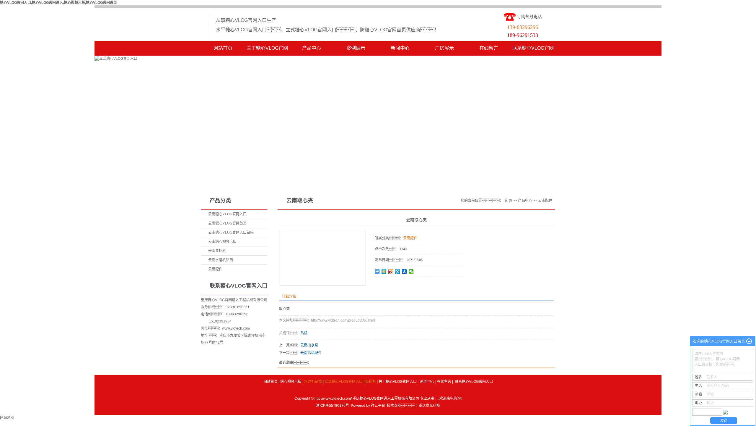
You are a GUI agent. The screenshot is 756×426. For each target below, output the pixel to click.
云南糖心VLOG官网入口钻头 (231, 232)
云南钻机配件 (311, 353)
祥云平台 (378, 406)
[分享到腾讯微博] (397, 271)
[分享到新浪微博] (390, 271)
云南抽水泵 (309, 345)
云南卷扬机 (217, 251)
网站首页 (223, 48)
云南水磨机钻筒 (220, 260)
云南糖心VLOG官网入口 (227, 214)
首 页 (508, 201)
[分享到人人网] (404, 271)
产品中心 (311, 48)
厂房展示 (444, 48)
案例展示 (355, 48)
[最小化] (749, 341)
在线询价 (391, 285)
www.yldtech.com (236, 328)
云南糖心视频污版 (222, 242)
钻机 (303, 333)
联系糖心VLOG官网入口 (533, 51)
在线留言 (488, 48)
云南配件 (215, 269)
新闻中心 (400, 48)
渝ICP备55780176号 (332, 406)
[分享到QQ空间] (384, 271)
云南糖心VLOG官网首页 (227, 223)
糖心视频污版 (291, 382)
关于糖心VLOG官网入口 (267, 51)
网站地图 (7, 418)
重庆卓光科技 (429, 406)
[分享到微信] (411, 271)
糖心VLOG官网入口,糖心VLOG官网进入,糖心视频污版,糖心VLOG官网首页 (58, 3)
